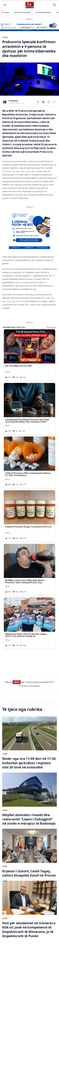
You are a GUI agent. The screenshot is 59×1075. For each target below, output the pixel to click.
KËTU (16, 682)
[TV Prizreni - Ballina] (29, 5)
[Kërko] (54, 4)
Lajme (6, 12)
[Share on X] (43, 101)
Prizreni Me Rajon (23, 12)
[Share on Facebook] (37, 101)
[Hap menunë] (4, 4)
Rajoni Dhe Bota (44, 12)
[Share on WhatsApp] (48, 101)
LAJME (5, 37)
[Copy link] (54, 101)
